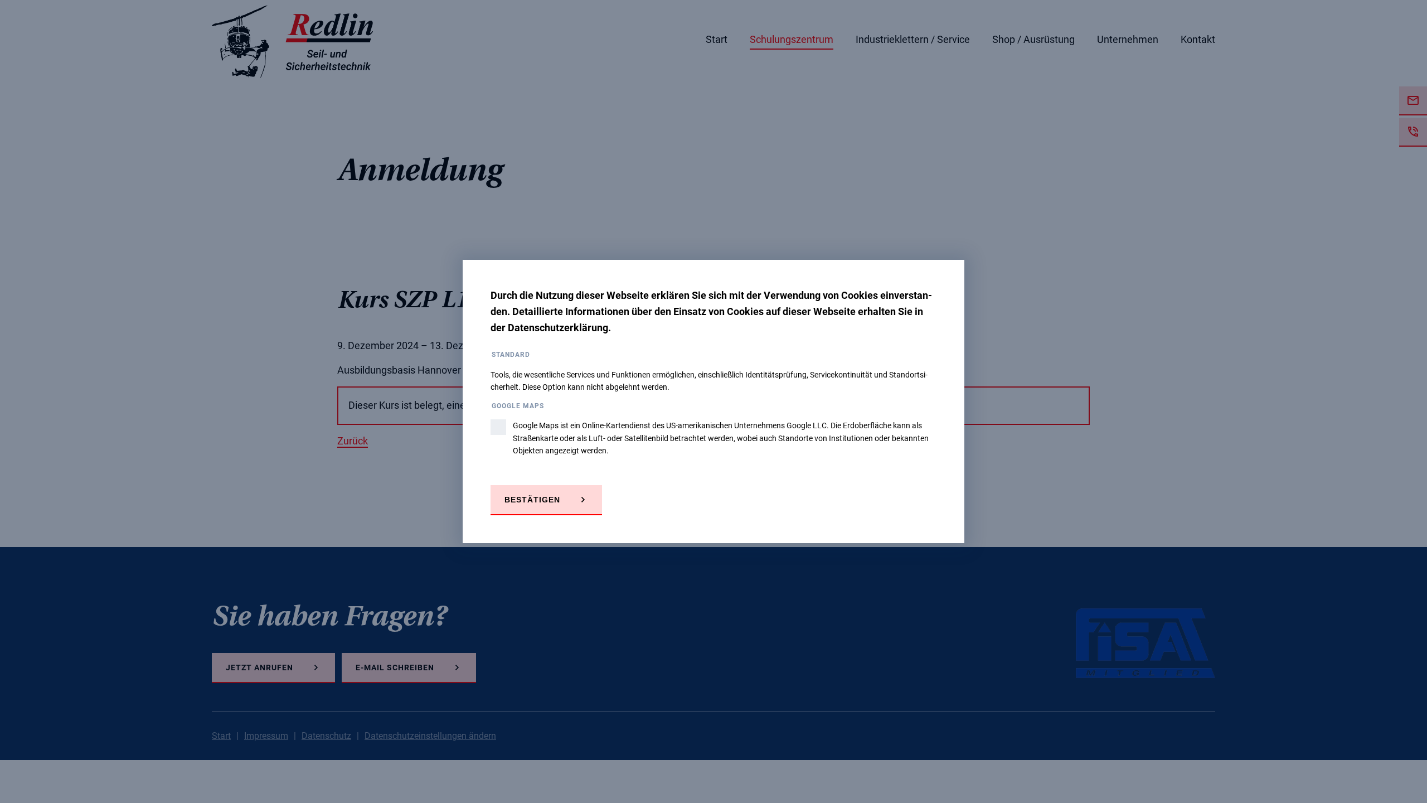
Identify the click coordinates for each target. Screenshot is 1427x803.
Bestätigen (532, 499)
